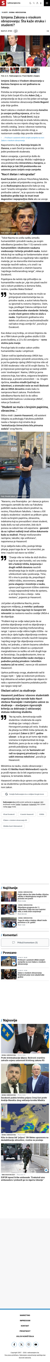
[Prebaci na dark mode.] (30, 3)
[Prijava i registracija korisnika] (37, 3)
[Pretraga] (34, 3)
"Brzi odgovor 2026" (8, 1175)
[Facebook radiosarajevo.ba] (14, 1344)
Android (36, 802)
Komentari (10, 935)
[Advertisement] (25, 856)
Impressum (25, 1320)
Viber (9, 807)
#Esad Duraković (9, 814)
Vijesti (5, 12)
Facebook (24, 804)
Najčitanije (10, 888)
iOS (42, 802)
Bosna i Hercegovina (17, 12)
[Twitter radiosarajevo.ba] (21, 1344)
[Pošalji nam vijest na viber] (28, 1344)
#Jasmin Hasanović (27, 814)
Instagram (33, 804)
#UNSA (41, 814)
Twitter (18, 804)
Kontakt (25, 1326)
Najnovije (10, 1020)
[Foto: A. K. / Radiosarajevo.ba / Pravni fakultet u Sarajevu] (4, 70)
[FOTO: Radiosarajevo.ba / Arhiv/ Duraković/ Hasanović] (14, 70)
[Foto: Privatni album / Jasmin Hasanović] (35, 70)
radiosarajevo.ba (33, 1352)
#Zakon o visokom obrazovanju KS (15, 820)
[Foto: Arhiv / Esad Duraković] (25, 70)
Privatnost (25, 1331)
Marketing (25, 1315)
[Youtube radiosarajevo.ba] (35, 1344)
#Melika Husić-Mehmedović (12, 826)
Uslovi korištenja (25, 1336)
